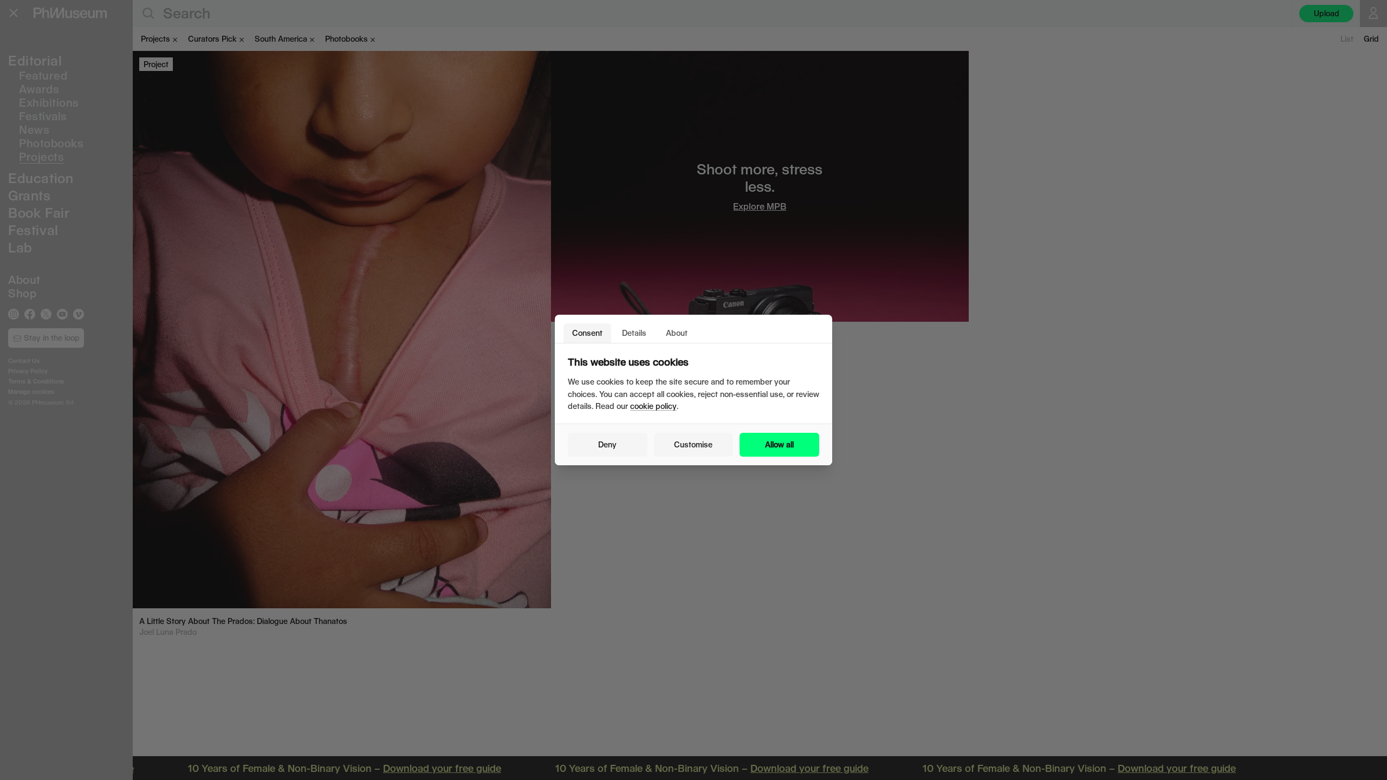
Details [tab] (634, 332)
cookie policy (653, 406)
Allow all (779, 444)
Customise (693, 444)
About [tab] (677, 332)
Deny (607, 444)
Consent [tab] (587, 332)
